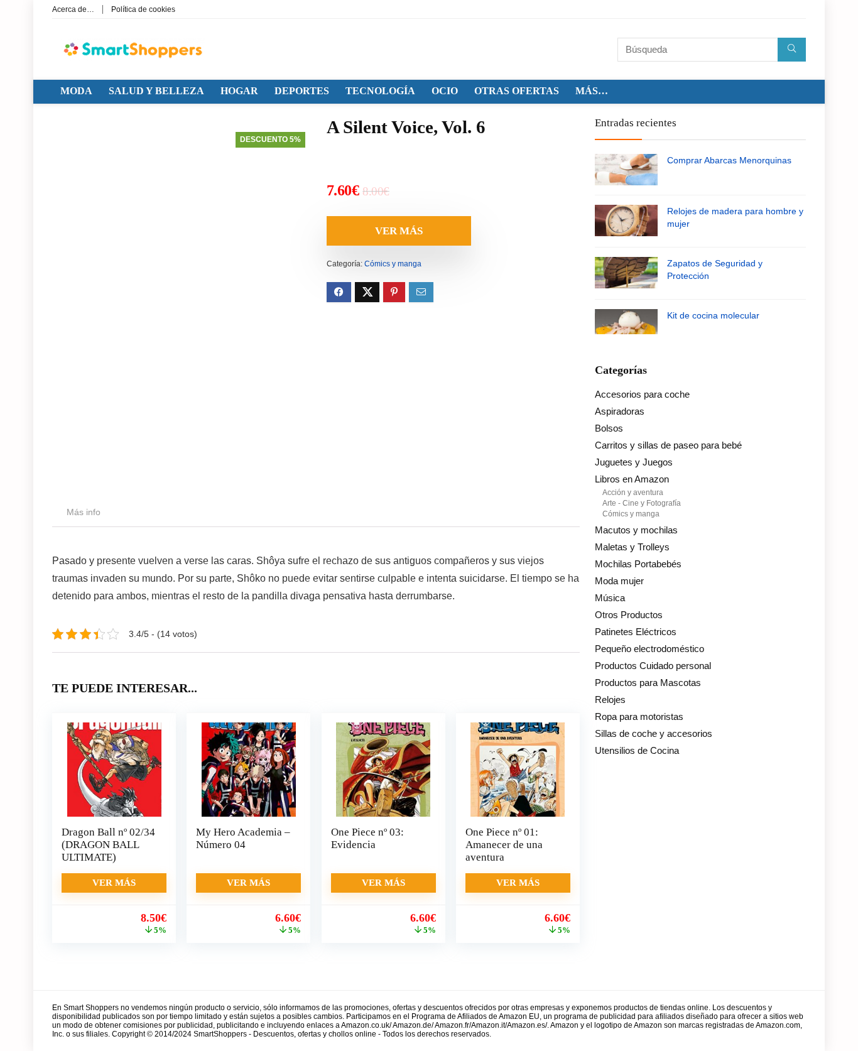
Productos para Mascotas (648, 682)
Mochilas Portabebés (638, 563)
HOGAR (239, 90)
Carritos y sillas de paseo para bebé (668, 445)
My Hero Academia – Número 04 (243, 838)
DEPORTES (301, 90)
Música (610, 597)
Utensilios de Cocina (637, 750)
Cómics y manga (392, 263)
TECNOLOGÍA (380, 90)
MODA (76, 90)
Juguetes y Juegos (634, 462)
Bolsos (609, 428)
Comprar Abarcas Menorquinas (729, 160)
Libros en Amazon (632, 479)
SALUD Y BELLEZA (156, 90)
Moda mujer (619, 580)
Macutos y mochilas (636, 530)
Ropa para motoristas (639, 716)
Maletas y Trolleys (632, 547)
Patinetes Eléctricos (635, 631)
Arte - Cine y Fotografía (641, 503)
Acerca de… (73, 9)
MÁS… (591, 90)
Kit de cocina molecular (713, 315)
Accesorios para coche (642, 394)
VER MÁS (399, 231)
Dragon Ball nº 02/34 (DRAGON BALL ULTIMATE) (108, 844)
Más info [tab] (83, 512)
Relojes (610, 699)
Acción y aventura (632, 492)
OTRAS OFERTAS (516, 90)
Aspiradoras (619, 411)
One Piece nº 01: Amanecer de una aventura (504, 844)
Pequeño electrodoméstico (649, 648)
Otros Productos (629, 614)
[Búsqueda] (792, 50)
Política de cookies (143, 9)
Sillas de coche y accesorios (653, 733)
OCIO (445, 90)
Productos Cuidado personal (653, 665)
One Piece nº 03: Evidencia (367, 838)
